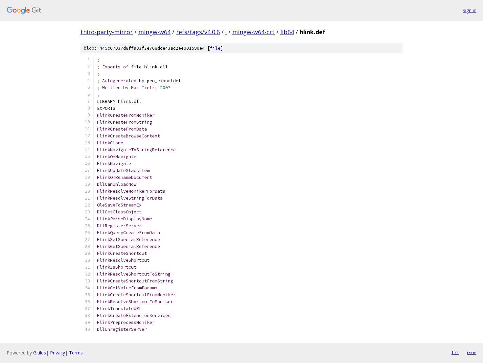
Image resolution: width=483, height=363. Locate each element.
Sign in (469, 10)
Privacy (57, 353)
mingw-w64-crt (253, 32)
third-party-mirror (106, 32)
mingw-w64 (154, 32)
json (471, 352)
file (215, 48)
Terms (76, 353)
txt (455, 352)
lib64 (287, 32)
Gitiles (39, 353)
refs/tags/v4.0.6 (198, 32)
